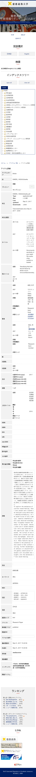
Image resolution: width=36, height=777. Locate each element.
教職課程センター (11, 148)
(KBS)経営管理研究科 (13, 102)
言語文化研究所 (11, 136)
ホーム (3, 163)
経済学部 (9, 114)
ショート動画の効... (12, 708)
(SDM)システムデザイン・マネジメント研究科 (21, 105)
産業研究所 (9, 141)
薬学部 (8, 129)
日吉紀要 (9, 131)
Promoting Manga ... (12, 720)
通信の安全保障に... (12, 703)
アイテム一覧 (13, 163)
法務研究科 (9, 110)
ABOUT (18, 38)
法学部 (8, 117)
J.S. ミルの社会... (11, 705)
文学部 (8, 112)
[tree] (18, 121)
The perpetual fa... (12, 716)
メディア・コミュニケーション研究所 (18, 138)
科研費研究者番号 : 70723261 (31, 316)
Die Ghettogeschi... (12, 699)
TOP (12, 35)
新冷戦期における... (12, 701)
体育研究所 (9, 146)
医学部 (8, 122)
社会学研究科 (10, 100)
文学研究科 (9, 95)
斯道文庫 (9, 143)
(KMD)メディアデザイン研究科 (16, 107)
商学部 (8, 119)
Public (4, 87)
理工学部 (9, 124)
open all (9, 82)
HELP (23, 35)
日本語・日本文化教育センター (16, 153)
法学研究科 (9, 98)
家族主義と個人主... (12, 718)
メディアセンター (11, 134)
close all (26, 82)
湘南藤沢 (9, 126)
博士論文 (9, 93)
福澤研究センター (11, 151)
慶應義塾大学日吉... (12, 722)
